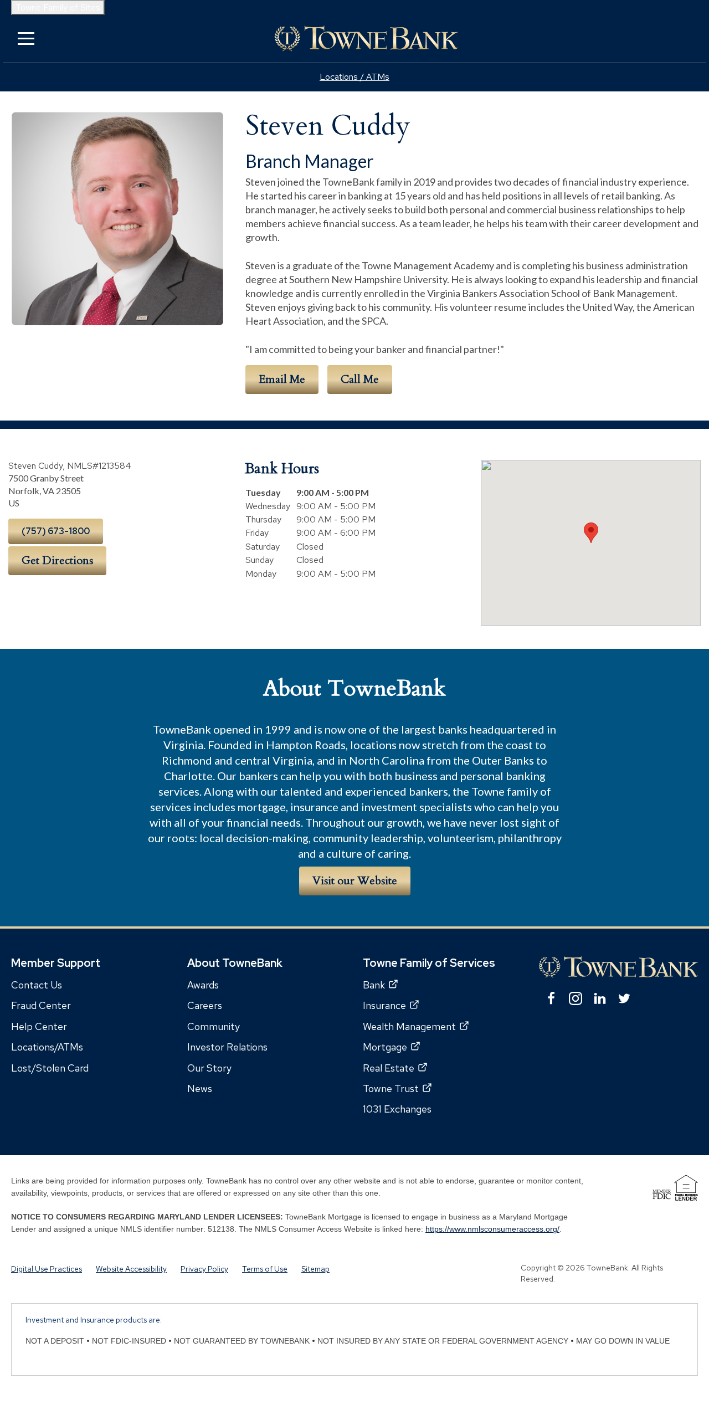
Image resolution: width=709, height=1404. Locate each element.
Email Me (282, 379)
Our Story (209, 1068)
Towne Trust (391, 1088)
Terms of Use (264, 1269)
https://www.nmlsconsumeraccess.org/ (492, 1228)
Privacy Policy (204, 1269)
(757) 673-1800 (56, 531)
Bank (374, 984)
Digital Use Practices (46, 1269)
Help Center (39, 1026)
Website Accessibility (131, 1269)
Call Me (360, 379)
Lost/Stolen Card (50, 1068)
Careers (204, 1005)
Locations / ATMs (354, 77)
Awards (203, 984)
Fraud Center (41, 1005)
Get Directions (57, 560)
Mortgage (385, 1047)
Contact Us (36, 984)
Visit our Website (354, 880)
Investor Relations (227, 1047)
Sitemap (315, 1269)
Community (213, 1026)
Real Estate (388, 1068)
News (199, 1088)
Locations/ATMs (47, 1047)
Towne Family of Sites (58, 7)
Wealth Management (409, 1026)
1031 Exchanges (397, 1109)
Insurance (384, 1005)
